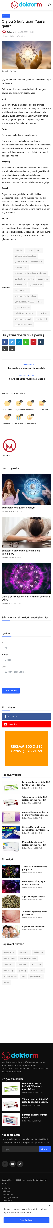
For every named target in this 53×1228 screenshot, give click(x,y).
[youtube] (12, 1164)
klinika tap (36, 964)
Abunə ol (45, 1149)
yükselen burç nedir (23, 319)
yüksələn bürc (36, 284)
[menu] (3, 5)
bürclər (30, 250)
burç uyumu (43, 279)
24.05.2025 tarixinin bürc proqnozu (34, 868)
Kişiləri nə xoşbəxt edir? (33, 926)
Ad (3, 642)
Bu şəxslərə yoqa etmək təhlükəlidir (26, 368)
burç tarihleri (41, 319)
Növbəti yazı (25, 375)
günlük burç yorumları (24, 279)
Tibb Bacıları (8, 1194)
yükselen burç (21, 261)
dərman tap (8, 970)
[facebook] (5, 1164)
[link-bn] (26, 748)
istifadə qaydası (10, 976)
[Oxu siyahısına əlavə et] (12, 348)
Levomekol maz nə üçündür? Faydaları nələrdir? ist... (36, 783)
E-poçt (5, 654)
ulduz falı (18, 250)
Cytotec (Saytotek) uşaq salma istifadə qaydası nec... (35, 828)
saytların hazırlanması (12, 390)
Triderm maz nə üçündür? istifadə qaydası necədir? (34, 798)
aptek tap (22, 970)
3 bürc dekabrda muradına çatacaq (26, 378)
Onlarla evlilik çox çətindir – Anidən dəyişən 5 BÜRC (26, 598)
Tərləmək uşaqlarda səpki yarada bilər (34, 913)
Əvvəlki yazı (28, 365)
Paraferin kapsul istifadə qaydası (34, 1116)
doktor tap (22, 964)
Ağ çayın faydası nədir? (33, 896)
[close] (49, 1205)
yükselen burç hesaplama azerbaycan (30, 273)
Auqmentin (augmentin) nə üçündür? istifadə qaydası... (35, 813)
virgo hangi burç (22, 290)
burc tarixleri (20, 284)
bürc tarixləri (36, 261)
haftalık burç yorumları (24, 313)
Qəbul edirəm (26, 1220)
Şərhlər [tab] (6, 633)
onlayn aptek (9, 952)
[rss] (20, 1164)
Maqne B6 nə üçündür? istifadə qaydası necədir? (34, 843)
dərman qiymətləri (28, 958)
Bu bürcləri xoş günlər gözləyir (18, 507)
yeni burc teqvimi (22, 307)
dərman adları (9, 958)
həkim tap (38, 952)
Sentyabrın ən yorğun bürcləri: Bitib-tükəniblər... (21, 552)
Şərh (4, 666)
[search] (49, 5)
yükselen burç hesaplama (25, 256)
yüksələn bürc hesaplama (25, 296)
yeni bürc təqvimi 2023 (24, 301)
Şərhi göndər (11, 690)
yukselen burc (21, 267)
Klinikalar (6, 1188)
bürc (39, 250)
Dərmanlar (7, 1200)
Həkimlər (6, 1191)
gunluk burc (43, 313)
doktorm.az (24, 952)
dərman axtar (37, 970)
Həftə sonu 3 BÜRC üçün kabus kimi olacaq (34, 883)
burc (40, 301)
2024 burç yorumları (23, 324)
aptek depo (8, 964)
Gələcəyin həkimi (10, 1197)
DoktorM (6, 455)
